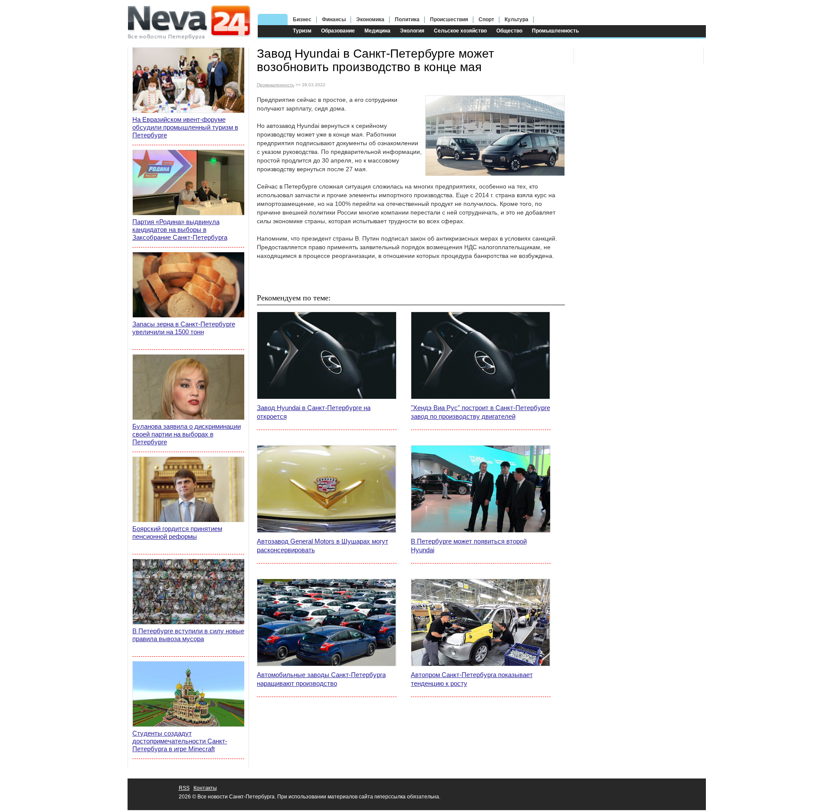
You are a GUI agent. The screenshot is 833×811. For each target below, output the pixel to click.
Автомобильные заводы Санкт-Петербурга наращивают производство (321, 679)
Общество (509, 31)
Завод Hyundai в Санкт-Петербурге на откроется (314, 412)
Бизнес (302, 19)
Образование (338, 31)
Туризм (302, 31)
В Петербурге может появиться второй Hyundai (469, 545)
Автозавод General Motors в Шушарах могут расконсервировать (322, 545)
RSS (184, 788)
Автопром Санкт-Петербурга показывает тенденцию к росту (472, 679)
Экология (412, 31)
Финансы (334, 19)
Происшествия (449, 19)
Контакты (205, 788)
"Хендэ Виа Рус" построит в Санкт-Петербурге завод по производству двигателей (480, 412)
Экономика (370, 19)
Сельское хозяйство (460, 31)
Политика (407, 19)
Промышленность (555, 31)
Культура (516, 19)
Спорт (486, 19)
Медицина (377, 31)
